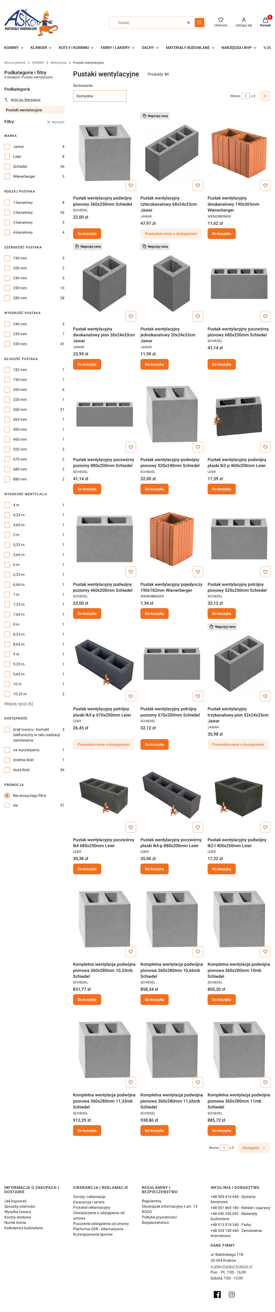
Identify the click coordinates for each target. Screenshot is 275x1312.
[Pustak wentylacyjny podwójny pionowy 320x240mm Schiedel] (172, 414)
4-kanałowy (23, 232)
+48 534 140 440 (225, 1230)
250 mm (20, 288)
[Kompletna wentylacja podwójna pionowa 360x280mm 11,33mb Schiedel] (104, 1049)
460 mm (20, 439)
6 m (16, 564)
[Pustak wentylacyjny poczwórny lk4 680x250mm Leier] (104, 794)
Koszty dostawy (17, 1217)
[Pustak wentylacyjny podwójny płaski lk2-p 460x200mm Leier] (239, 414)
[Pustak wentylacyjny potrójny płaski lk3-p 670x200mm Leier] (104, 663)
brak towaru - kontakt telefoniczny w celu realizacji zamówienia (36, 734)
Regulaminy (151, 1201)
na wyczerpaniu (26, 750)
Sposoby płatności (19, 1206)
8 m (16, 624)
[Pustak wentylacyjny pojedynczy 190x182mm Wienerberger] (172, 539)
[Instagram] (231, 1294)
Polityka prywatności (159, 1217)
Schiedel (20, 166)
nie (15, 805)
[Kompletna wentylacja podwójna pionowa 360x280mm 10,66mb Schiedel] (172, 919)
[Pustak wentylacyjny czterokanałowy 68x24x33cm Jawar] (172, 152)
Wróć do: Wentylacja (26, 100)
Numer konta (15, 1222)
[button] (199, 22)
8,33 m (18, 634)
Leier (17, 156)
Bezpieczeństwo (155, 1222)
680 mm (20, 469)
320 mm (20, 399)
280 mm (20, 298)
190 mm (20, 258)
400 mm (20, 429)
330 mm (20, 344)
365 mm (20, 419)
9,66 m (18, 674)
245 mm (20, 334)
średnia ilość (23, 760)
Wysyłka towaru (17, 1212)
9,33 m (18, 664)
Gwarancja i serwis (88, 1202)
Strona (235, 96)
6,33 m (18, 574)
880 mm (20, 479)
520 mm (20, 449)
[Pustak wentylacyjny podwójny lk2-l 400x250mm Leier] (239, 794)
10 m (17, 684)
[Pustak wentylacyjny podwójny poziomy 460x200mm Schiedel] (104, 539)
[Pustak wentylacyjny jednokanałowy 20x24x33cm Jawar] (172, 283)
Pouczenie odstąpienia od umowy (101, 1223)
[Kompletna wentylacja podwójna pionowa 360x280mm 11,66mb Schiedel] (172, 1049)
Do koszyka (87, 233)
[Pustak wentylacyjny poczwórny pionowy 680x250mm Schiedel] (239, 283)
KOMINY (38, 63)
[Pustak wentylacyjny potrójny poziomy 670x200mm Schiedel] (172, 663)
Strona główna (15, 63)
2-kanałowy (23, 212)
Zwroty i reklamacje (89, 1197)
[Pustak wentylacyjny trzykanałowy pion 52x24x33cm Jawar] (239, 663)
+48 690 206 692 (225, 1213)
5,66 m (18, 554)
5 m (16, 535)
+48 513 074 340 (225, 1224)
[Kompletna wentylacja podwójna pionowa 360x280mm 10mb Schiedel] (239, 919)
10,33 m (20, 694)
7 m (16, 594)
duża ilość (21, 770)
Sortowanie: (83, 85)
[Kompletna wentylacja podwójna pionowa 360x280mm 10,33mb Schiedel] (104, 919)
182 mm (20, 370)
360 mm (20, 409)
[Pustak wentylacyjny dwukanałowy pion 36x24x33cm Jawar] (104, 283)
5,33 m (18, 545)
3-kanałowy (23, 222)
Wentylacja (58, 63)
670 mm (20, 459)
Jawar (18, 146)
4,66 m (18, 525)
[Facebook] (217, 1294)
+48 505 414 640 (225, 1197)
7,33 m (18, 604)
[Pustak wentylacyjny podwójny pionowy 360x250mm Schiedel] (104, 152)
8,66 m (18, 644)
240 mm (20, 278)
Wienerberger (24, 176)
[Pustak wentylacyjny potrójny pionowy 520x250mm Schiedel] (239, 539)
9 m (16, 654)
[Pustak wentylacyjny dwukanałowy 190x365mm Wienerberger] (239, 152)
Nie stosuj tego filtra (29, 795)
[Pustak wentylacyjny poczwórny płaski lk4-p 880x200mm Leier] (172, 794)
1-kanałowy (23, 202)
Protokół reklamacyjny (91, 1207)
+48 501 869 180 (225, 1208)
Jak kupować (15, 1201)
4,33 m (18, 515)
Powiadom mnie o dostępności (171, 233)
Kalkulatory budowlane (23, 1228)
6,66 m (18, 584)
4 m (16, 505)
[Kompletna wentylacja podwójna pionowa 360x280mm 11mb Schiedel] (239, 1049)
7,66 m (18, 614)
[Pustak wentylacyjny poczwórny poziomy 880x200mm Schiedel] (104, 414)
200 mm (20, 268)
